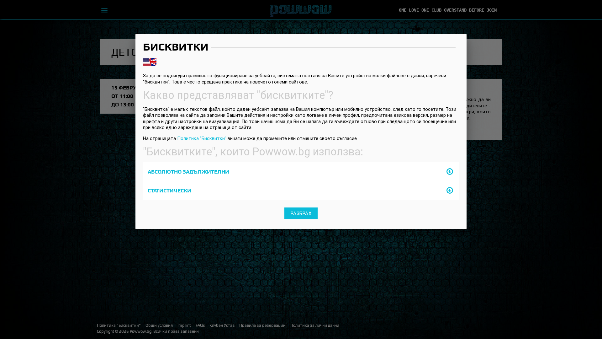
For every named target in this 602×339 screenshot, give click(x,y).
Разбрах (301, 213)
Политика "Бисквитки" (201, 138)
